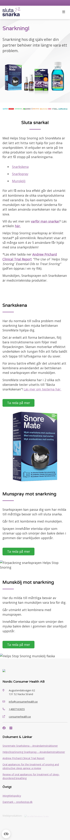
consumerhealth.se (20, 716)
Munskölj (18, 181)
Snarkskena (20, 167)
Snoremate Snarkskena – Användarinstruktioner (30, 745)
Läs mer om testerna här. (42, 389)
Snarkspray (20, 174)
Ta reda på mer (18, 403)
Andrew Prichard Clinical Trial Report (24, 758)
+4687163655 (17, 709)
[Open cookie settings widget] (6, 834)
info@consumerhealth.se (23, 701)
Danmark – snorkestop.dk (17, 802)
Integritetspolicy (12, 795)
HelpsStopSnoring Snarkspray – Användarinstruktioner (34, 752)
